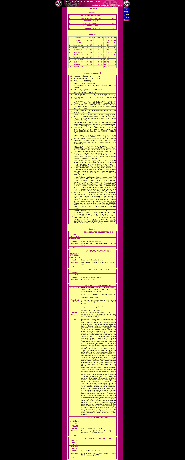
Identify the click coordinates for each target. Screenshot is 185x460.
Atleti (126, 12)
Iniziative (126, 14)
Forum (126, 16)
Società (126, 11)
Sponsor (126, 17)
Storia (126, 9)
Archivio (126, 20)
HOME (126, 8)
